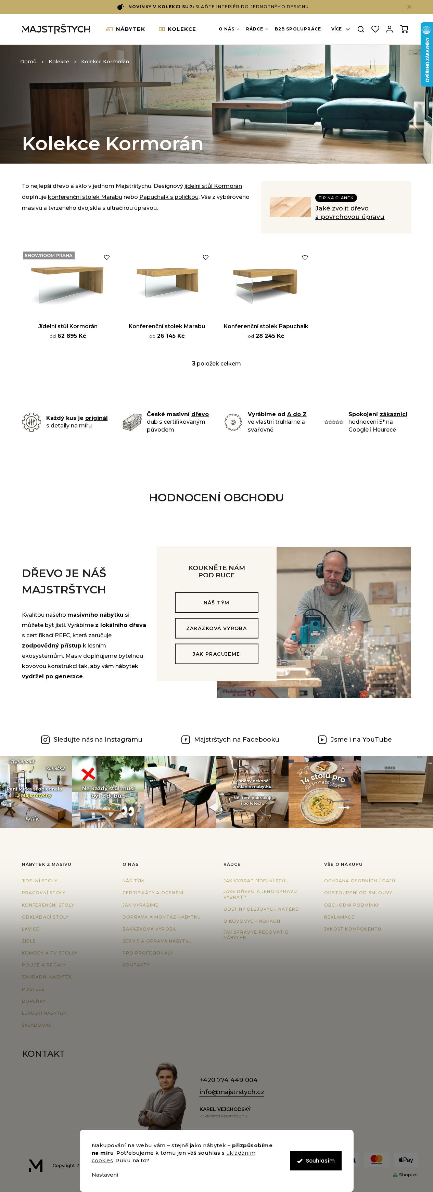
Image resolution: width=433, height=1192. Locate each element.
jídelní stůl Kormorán (213, 186)
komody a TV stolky (50, 953)
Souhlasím (320, 1160)
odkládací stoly (45, 917)
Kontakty (136, 964)
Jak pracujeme (216, 654)
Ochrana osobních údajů (359, 880)
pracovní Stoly (44, 892)
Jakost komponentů (352, 929)
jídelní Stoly (40, 880)
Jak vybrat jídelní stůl (256, 880)
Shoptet (408, 1174)
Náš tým (217, 603)
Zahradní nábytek (47, 976)
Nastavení (105, 1174)
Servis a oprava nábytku (157, 941)
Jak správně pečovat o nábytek (256, 935)
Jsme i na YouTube (361, 739)
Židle (29, 941)
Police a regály (44, 964)
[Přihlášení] (389, 29)
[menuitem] (125, 29)
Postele (33, 989)
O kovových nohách (252, 921)
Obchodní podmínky (351, 905)
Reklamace (339, 917)
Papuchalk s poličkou (169, 197)
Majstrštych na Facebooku (236, 739)
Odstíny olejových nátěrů (261, 909)
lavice (31, 929)
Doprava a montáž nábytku (162, 917)
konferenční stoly (48, 905)
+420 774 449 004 (229, 1080)
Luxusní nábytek (44, 1013)
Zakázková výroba (216, 628)
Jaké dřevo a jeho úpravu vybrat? (260, 894)
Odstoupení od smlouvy (358, 892)
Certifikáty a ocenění (153, 892)
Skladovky (36, 1025)
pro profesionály (148, 953)
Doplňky (34, 1001)
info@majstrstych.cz (232, 1092)
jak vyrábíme (140, 905)
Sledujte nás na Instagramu (98, 739)
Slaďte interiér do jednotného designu (218, 6)
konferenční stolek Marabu (85, 197)
